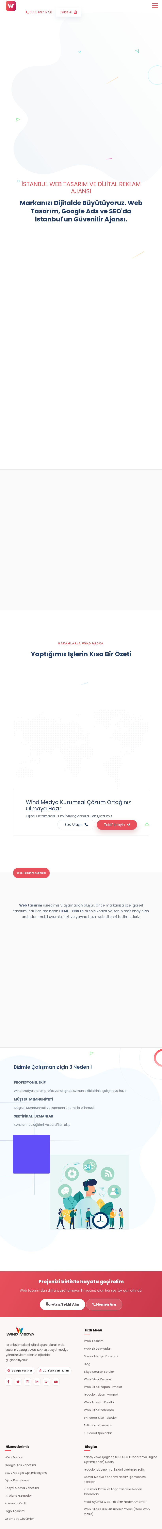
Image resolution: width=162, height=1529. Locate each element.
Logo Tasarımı (15, 1511)
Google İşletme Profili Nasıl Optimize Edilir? (115, 1469)
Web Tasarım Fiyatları (99, 1402)
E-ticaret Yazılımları (98, 1425)
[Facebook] (8, 1382)
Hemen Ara (106, 1304)
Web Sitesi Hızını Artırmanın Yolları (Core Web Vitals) (117, 1511)
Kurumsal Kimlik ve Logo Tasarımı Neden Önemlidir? (113, 1491)
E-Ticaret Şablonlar (98, 1433)
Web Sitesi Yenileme (99, 1410)
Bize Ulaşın (74, 824)
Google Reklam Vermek (101, 1394)
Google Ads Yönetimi (20, 1465)
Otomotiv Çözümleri (19, 1519)
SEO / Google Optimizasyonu (26, 1473)
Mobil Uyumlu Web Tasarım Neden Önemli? (115, 1502)
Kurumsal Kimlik (16, 1503)
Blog (87, 1364)
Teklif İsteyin (115, 824)
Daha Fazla (38, 589)
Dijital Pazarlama (17, 1480)
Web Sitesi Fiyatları (97, 1348)
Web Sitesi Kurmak (97, 1379)
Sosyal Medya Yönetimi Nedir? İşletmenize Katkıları (115, 1479)
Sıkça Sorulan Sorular (99, 1372)
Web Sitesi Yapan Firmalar (103, 1387)
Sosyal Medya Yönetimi (101, 1356)
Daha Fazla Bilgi (95, 323)
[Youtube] (56, 1382)
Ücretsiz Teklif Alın (62, 1304)
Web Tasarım (94, 1341)
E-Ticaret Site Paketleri (100, 1418)
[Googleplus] (46, 1382)
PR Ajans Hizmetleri (18, 1495)
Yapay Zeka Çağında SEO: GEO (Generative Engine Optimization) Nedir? (120, 1459)
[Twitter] (18, 1382)
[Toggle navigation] (154, 5)
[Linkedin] (37, 1382)
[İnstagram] (27, 1382)
